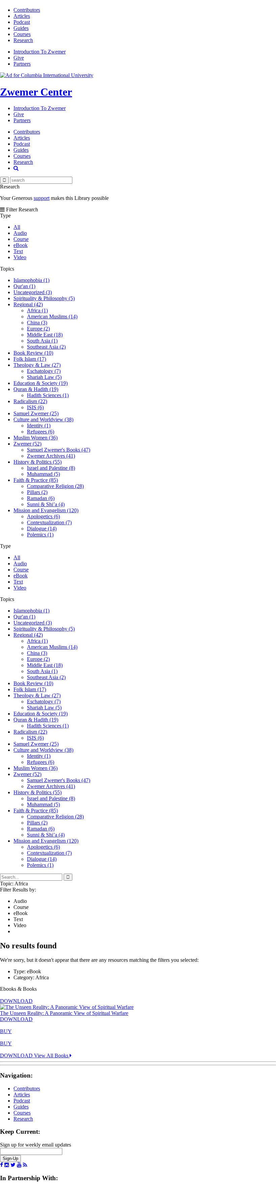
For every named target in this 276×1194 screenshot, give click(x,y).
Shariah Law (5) (44, 377)
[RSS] (25, 1165)
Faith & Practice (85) (35, 480)
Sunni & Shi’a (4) (46, 504)
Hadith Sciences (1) (48, 395)
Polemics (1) (40, 534)
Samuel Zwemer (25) (36, 413)
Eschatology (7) (44, 371)
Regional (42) (28, 304)
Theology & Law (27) (37, 365)
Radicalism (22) (30, 401)
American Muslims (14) (52, 316)
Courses (22, 34)
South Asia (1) (42, 341)
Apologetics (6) (43, 516)
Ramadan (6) (41, 498)
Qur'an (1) (24, 286)
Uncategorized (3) (32, 292)
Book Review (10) (33, 353)
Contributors (26, 10)
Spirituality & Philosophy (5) (44, 298)
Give (18, 58)
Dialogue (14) (42, 528)
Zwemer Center (36, 92)
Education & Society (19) (40, 383)
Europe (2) (38, 328)
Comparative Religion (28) (55, 486)
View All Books (52, 1055)
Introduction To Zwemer (39, 52)
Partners (22, 64)
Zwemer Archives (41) (51, 456)
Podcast (21, 22)
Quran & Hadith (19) (35, 389)
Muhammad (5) (43, 474)
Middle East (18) (45, 335)
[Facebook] (1, 1165)
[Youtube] (19, 1165)
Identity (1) (38, 425)
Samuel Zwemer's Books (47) (58, 450)
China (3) (37, 322)
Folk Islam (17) (29, 359)
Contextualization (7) (49, 522)
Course (21, 239)
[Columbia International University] (46, 75)
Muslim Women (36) (35, 438)
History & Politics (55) (37, 462)
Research (23, 40)
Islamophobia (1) (31, 280)
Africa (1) (37, 310)
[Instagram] (6, 1165)
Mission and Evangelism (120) (45, 510)
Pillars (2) (37, 492)
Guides (21, 28)
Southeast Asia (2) (46, 347)
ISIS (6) (35, 407)
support (41, 198)
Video (19, 257)
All (16, 227)
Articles (21, 16)
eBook (20, 245)
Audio (20, 233)
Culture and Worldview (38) (43, 419)
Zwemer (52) (27, 444)
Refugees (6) (40, 431)
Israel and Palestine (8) (51, 468)
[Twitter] (12, 1165)
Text (18, 251)
